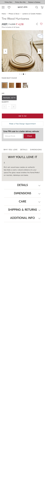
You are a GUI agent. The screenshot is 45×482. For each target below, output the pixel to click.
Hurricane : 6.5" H (9, 98)
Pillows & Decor (14, 14)
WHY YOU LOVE (11, 150)
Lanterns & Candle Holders (31, 14)
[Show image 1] (19, 74)
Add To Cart (22, 116)
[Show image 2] (21, 74)
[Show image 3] (23, 74)
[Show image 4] (25, 74)
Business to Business (34, 2)
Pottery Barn (8, 2)
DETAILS (24, 150)
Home (4, 14)
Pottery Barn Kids (20, 2)
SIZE (3, 93)
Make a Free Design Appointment (22, 124)
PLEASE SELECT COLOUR (9, 78)
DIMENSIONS (36, 150)
